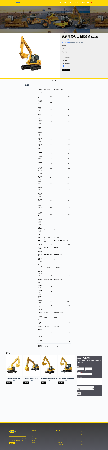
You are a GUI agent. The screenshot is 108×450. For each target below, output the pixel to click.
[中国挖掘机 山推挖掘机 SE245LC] (14, 365)
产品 (70, 2)
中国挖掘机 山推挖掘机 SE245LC (14, 378)
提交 (79, 393)
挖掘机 (67, 39)
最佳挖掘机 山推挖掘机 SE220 (31, 378)
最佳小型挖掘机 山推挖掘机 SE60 (66, 378)
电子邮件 (79, 372)
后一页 (86, 370)
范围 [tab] (52, 80)
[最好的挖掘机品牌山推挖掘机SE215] (49, 365)
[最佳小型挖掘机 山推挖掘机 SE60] (66, 365)
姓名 (78, 366)
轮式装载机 (34, 438)
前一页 (78, 370)
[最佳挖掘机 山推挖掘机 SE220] (31, 365)
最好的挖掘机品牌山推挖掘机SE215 (49, 378)
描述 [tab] (55, 80)
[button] (101, 3)
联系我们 (83, 2)
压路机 (33, 442)
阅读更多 (8, 382)
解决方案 (76, 2)
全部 (65, 42)
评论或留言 (79, 377)
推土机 (33, 436)
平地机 (33, 440)
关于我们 (64, 2)
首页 (63, 42)
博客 (88, 2)
